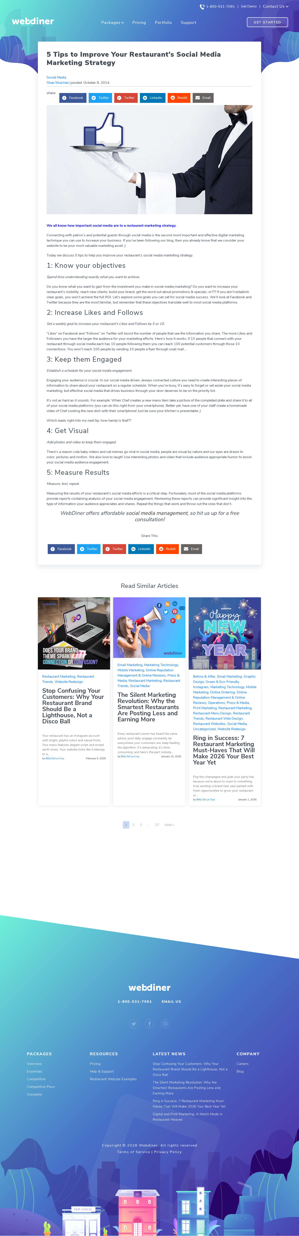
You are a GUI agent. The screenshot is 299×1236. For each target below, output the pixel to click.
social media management (156, 513)
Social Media (56, 77)
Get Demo (249, 6)
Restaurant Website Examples (113, 1079)
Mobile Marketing (131, 670)
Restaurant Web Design (224, 718)
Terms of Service (133, 1152)
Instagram (201, 687)
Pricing (139, 22)
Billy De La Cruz (55, 758)
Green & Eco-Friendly (222, 681)
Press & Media (238, 702)
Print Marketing (205, 708)
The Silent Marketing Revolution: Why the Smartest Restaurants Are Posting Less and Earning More (148, 707)
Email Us (171, 1001)
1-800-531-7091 (220, 6)
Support (188, 22)
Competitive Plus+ (41, 1087)
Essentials (34, 1071)
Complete (34, 1094)
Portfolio (163, 22)
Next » (169, 824)
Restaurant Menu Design (212, 713)
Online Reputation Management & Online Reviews (220, 697)
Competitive (36, 1079)
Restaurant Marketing (58, 676)
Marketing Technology (161, 665)
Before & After (204, 676)
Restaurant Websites (209, 723)
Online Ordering (222, 692)
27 (157, 824)
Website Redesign (69, 681)
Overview (34, 1064)
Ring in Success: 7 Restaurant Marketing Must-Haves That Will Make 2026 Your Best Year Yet (224, 750)
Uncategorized (204, 729)
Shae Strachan (58, 82)
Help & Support (102, 1071)
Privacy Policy (168, 1152)
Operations (216, 702)
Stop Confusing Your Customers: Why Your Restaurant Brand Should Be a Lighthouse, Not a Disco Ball (73, 706)
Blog (240, 1071)
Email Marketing (130, 665)
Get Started (267, 22)
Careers (243, 1064)
